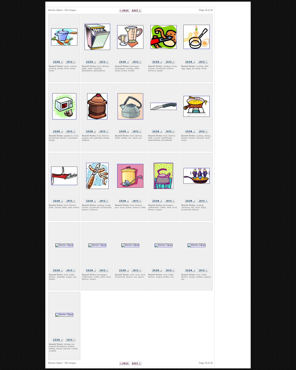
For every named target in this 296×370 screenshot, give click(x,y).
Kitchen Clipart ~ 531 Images (62, 10)
